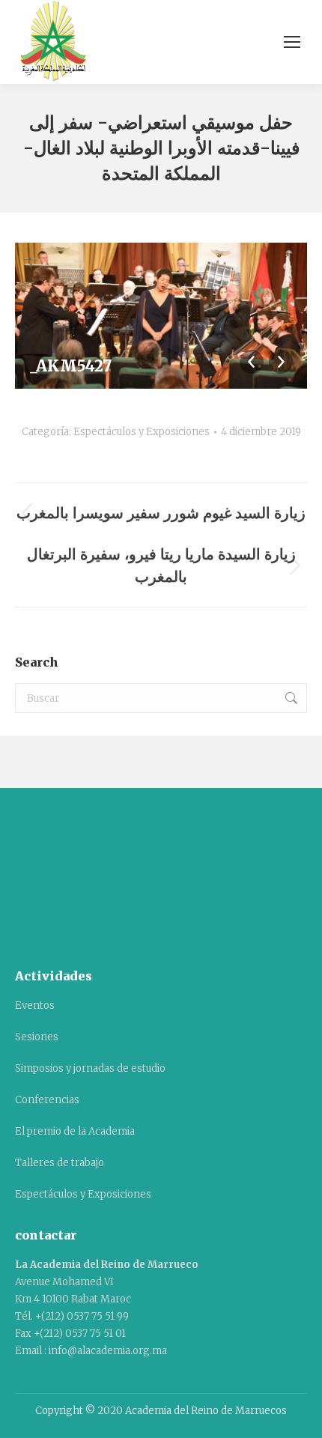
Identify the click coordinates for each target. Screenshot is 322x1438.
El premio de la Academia (75, 1131)
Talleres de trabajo (59, 1162)
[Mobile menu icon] (292, 42)
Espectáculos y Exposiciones (141, 431)
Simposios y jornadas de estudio (90, 1068)
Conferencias (47, 1099)
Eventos (35, 1005)
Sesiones (36, 1037)
